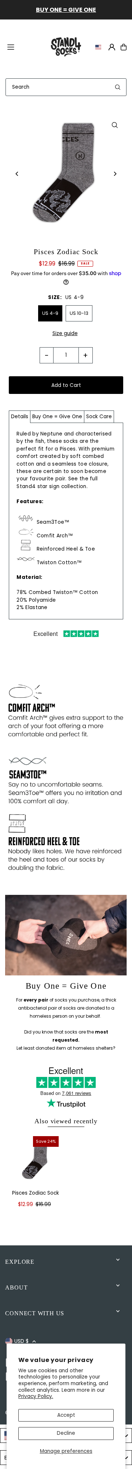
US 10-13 (79, 313)
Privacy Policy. (35, 1396)
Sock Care (99, 416)
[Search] (117, 87)
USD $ (21, 1341)
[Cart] (123, 47)
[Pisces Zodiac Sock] (35, 1159)
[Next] (115, 174)
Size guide (65, 334)
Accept (66, 1415)
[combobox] (66, 87)
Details (19, 416)
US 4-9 (50, 313)
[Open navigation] (24, 47)
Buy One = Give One (57, 416)
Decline (66, 1433)
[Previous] (17, 174)
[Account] (112, 47)
